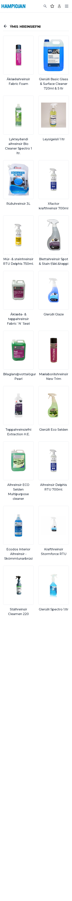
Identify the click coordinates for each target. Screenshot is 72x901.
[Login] (59, 6)
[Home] (13, 6)
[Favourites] (52, 6)
